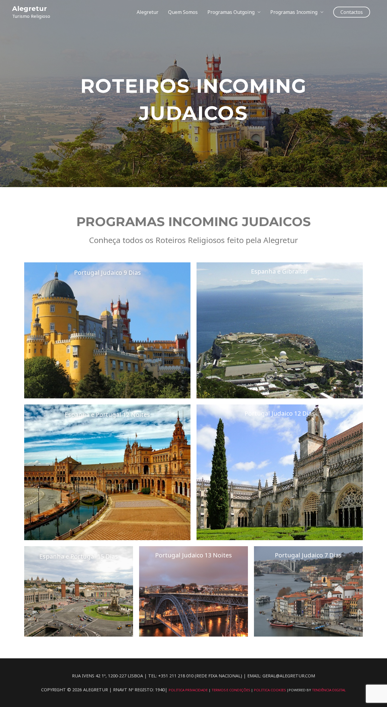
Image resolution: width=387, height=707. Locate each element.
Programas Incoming (293, 12)
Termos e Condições (231, 690)
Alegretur (29, 9)
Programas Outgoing (231, 12)
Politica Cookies (270, 690)
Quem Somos (183, 12)
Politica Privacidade (189, 690)
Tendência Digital (329, 690)
